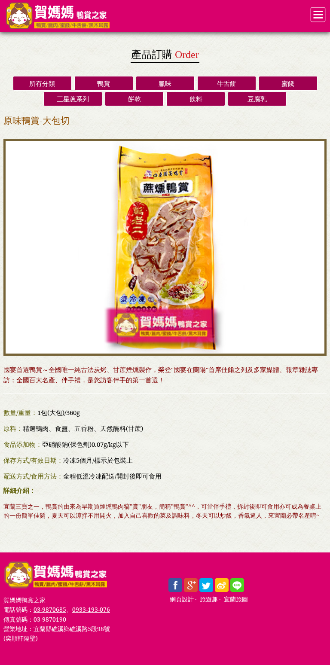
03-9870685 (50, 609)
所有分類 (42, 83)
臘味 (165, 83)
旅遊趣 (209, 599)
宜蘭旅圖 (236, 599)
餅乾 (134, 99)
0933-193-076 (91, 609)
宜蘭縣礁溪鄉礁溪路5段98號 (72, 629)
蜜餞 (287, 83)
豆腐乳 (257, 99)
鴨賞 (103, 83)
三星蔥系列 (73, 99)
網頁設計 (182, 599)
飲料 (195, 99)
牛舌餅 (226, 83)
